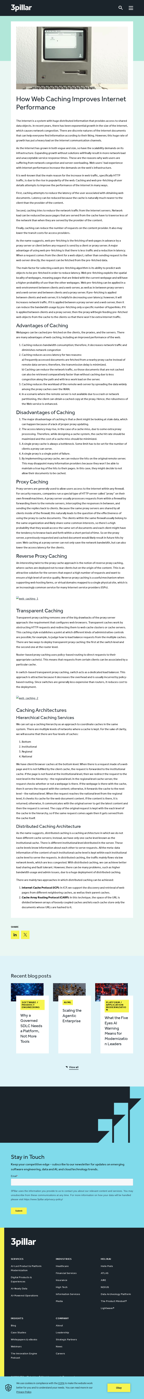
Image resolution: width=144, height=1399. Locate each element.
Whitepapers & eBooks (24, 1339)
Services (17, 1258)
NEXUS (105, 1287)
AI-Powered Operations (24, 1295)
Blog (13, 1325)
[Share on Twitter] (25, 935)
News (59, 1346)
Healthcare (62, 1266)
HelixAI (106, 1258)
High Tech (62, 1287)
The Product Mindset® (114, 1301)
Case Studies (18, 1332)
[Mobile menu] (131, 8)
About (59, 1325)
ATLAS (105, 1273)
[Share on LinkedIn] (15, 935)
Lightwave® (107, 1308)
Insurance (61, 1280)
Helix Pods (107, 1266)
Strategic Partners (66, 1339)
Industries (64, 1258)
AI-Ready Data (19, 1288)
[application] (72, 1387)
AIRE (103, 1280)
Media (59, 1301)
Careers (60, 1353)
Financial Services (66, 1273)
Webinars (16, 1346)
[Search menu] (120, 8)
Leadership (62, 1332)
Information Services (68, 1294)
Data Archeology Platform (116, 1294)
